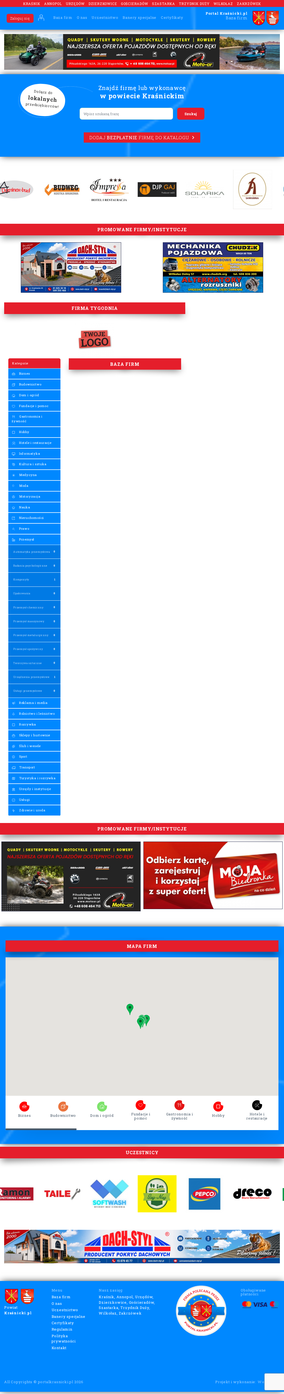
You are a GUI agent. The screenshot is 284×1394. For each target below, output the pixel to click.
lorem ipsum (24, 1105)
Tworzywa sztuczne (27, 663)
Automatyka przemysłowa (31, 551)
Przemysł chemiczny (28, 607)
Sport (22, 756)
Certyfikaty (172, 17)
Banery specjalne (139, 17)
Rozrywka (27, 724)
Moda (23, 485)
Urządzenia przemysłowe (31, 676)
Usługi (24, 800)
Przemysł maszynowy (28, 621)
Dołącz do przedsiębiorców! (42, 99)
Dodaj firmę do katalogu (139, 137)
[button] (140, 1023)
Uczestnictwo (105, 17)
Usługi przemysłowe (27, 690)
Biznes (24, 373)
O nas (82, 17)
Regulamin (62, 1329)
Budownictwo (30, 384)
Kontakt (59, 1347)
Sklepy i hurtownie (34, 735)
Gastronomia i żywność (27, 418)
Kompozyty (21, 579)
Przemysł (26, 539)
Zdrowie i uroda (31, 810)
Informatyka (29, 453)
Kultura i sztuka (32, 464)
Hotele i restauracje (35, 443)
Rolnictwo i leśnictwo (36, 713)
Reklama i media (33, 703)
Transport (26, 767)
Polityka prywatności (64, 1338)
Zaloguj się (20, 18)
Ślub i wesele (29, 746)
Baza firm (62, 17)
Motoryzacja (29, 496)
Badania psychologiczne (30, 565)
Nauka (24, 507)
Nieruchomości (31, 518)
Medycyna (27, 475)
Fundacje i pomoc (33, 406)
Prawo (23, 528)
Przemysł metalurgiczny (31, 635)
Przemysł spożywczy (28, 648)
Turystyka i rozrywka (37, 778)
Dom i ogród (28, 395)
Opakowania (22, 593)
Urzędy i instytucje (34, 789)
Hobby (23, 432)
